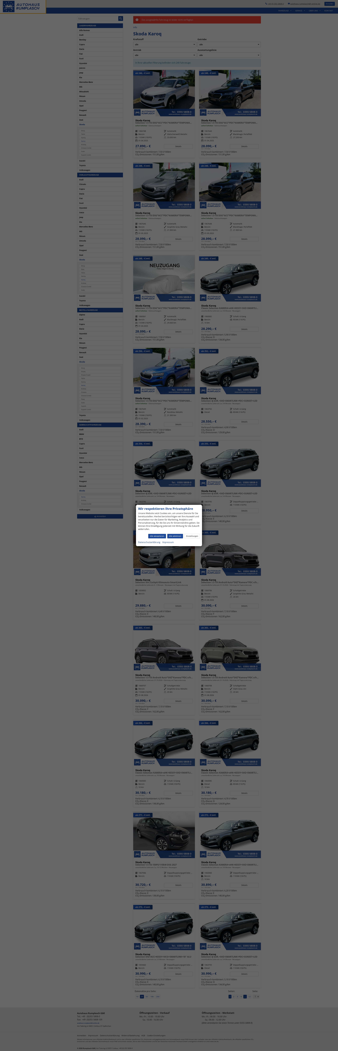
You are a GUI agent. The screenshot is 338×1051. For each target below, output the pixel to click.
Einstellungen (192, 536)
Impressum (168, 542)
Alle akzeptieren (157, 536)
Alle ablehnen (175, 536)
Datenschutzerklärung (149, 542)
